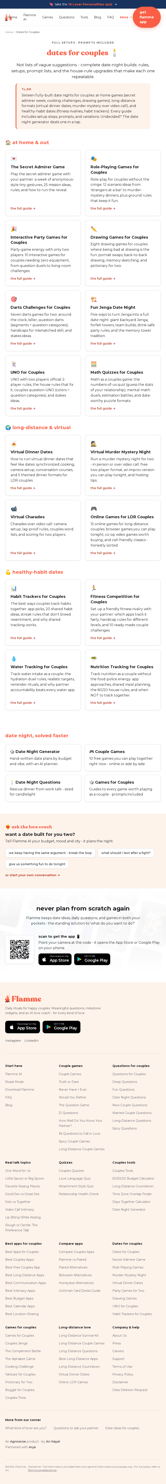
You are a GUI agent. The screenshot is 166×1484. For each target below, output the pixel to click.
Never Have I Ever (73, 1090)
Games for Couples (19, 1335)
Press (116, 1343)
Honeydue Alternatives (76, 1283)
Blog (97, 17)
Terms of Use (122, 1367)
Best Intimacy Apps (20, 1291)
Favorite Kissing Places (22, 1186)
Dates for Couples (125, 1252)
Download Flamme (19, 1090)
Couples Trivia (15, 1398)
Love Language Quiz (75, 1178)
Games (47, 17)
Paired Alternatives (73, 1267)
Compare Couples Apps (76, 1252)
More (124, 17)
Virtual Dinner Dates (127, 1283)
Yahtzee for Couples (20, 1374)
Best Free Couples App (22, 1267)
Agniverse (18, 1441)
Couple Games (70, 1074)
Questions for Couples (129, 1074)
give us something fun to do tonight (37, 864)
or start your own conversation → (32, 875)
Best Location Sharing (22, 1314)
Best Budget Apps (19, 1298)
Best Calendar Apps (20, 1306)
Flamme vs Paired (72, 1260)
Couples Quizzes (71, 1171)
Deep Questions (124, 1082)
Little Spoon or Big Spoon (24, 1178)
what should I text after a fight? (126, 853)
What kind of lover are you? (26, 1428)
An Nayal (53, 1441)
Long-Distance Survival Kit (79, 1335)
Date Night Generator (128, 1209)
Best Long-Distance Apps (24, 1275)
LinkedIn (31, 1041)
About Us (119, 1335)
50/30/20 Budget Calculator (133, 1178)
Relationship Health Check (79, 1194)
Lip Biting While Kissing (23, 1217)
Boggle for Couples (19, 1390)
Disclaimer (120, 1382)
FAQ (110, 17)
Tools (84, 17)
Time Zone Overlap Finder (132, 1194)
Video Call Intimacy (19, 1209)
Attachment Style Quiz (76, 1186)
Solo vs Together (17, 1202)
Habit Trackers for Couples (132, 1314)
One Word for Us (17, 1171)
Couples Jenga (16, 1343)
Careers (118, 1351)
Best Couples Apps (19, 1260)
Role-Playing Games (127, 1267)
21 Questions (68, 1113)
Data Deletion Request (129, 1390)
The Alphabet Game (20, 1359)
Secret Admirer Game (128, 1260)
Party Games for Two (128, 1291)
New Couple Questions (129, 1105)
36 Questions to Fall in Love (79, 1134)
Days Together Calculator (131, 1202)
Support (118, 1359)
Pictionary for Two (18, 1382)
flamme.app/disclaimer (42, 1470)
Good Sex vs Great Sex (22, 1194)
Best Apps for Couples (22, 1252)
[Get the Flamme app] (19, 949)
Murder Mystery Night (129, 1275)
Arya (32, 1447)
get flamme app (147, 17)
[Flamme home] (6, 17)
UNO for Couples (125, 1306)
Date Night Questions (129, 1097)
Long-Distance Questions (131, 1121)
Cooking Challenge (19, 1367)
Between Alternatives (75, 1275)
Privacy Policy (122, 1374)
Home (12, 17)
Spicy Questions (124, 1128)
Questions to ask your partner (76, 1428)
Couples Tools (122, 1171)
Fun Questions (123, 1090)
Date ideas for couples (122, 1428)
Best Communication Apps (25, 1283)
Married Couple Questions (132, 1113)
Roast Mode (14, 1082)
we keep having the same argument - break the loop (50, 853)
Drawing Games (124, 1298)
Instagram (13, 1041)
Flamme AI (29, 17)
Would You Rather (72, 1097)
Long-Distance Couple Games (81, 1149)
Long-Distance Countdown (132, 1186)
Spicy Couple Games (74, 1141)
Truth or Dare (69, 1082)
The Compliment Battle (23, 1351)
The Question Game (74, 1105)
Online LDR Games (73, 1382)
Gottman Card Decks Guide (80, 1291)
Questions (66, 17)
